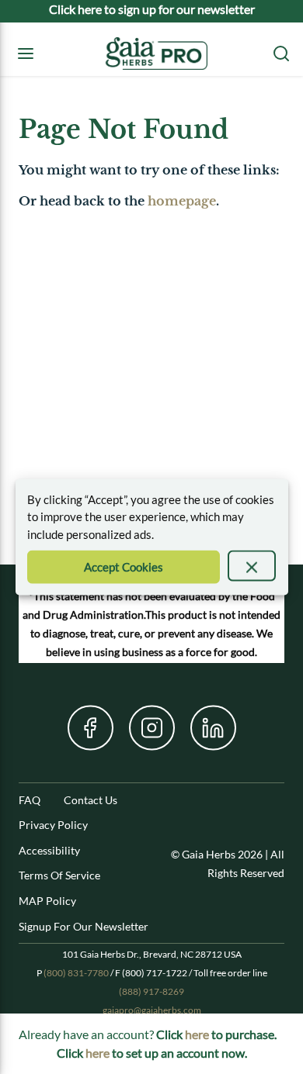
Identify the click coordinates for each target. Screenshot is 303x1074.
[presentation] (252, 566)
